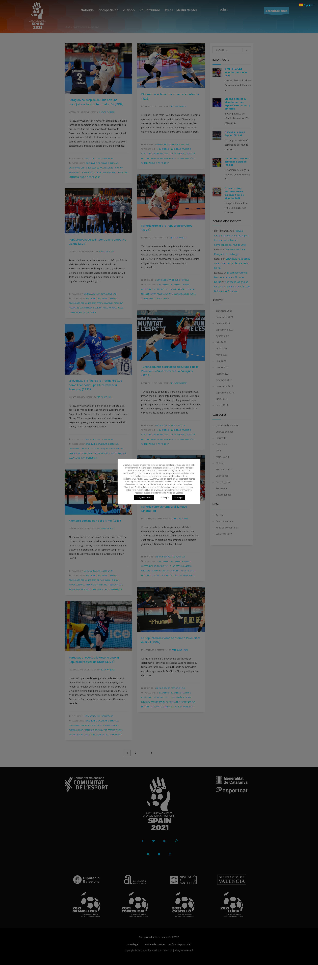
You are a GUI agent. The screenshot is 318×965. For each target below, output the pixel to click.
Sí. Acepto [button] (164, 497)
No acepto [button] (178, 497)
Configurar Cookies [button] (144, 497)
